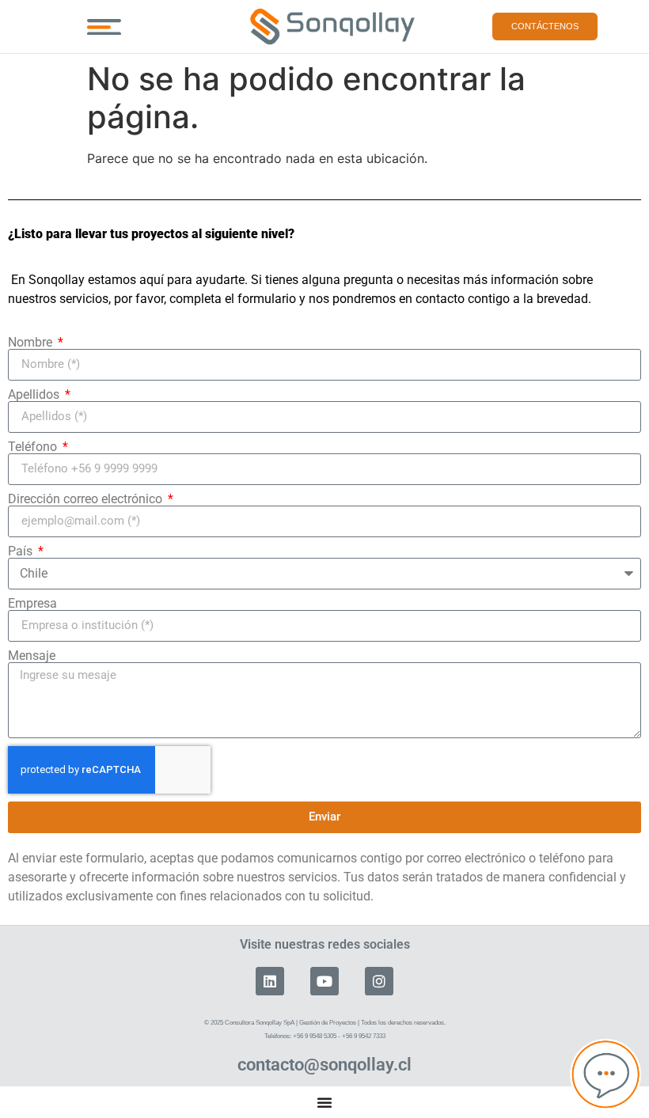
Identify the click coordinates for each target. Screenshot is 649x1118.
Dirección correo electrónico (86, 499)
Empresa (32, 603)
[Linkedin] (270, 981)
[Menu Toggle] (104, 27)
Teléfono (34, 447)
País (22, 551)
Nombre (31, 342)
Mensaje (31, 656)
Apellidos (35, 394)
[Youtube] (324, 981)
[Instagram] (379, 981)
